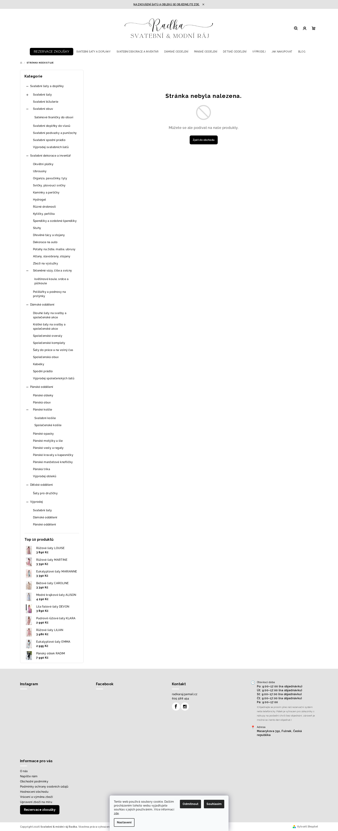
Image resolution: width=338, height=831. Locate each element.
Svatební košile (45, 418)
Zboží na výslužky (45, 263)
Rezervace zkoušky (40, 809)
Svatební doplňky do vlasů (51, 126)
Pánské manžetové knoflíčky (53, 462)
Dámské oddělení (42, 304)
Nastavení (124, 822)
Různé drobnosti (44, 206)
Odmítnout (190, 804)
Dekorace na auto (45, 242)
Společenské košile (48, 425)
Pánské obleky (43, 395)
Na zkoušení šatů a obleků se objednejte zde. (166, 4)
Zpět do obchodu (204, 139)
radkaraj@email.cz (184, 694)
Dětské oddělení (41, 484)
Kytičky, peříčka (44, 213)
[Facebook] (176, 706)
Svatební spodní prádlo (49, 140)
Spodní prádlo (43, 371)
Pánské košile (42, 409)
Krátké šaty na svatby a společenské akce (49, 326)
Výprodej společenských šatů (54, 378)
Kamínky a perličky (46, 192)
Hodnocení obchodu (34, 791)
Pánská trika (41, 469)
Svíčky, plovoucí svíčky (49, 185)
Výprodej (36, 501)
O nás (24, 771)
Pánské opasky (43, 433)
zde (116, 813)
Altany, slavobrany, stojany (51, 256)
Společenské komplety (49, 343)
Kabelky (38, 364)
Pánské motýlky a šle (48, 440)
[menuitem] (51, 51)
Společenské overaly (47, 335)
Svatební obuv (43, 108)
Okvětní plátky (43, 164)
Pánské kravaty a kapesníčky (53, 455)
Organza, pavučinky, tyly (50, 178)
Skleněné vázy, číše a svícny (52, 270)
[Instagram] (185, 706)
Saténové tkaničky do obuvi (53, 117)
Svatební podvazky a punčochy (55, 133)
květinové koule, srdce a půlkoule (51, 281)
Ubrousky (40, 171)
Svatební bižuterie (45, 101)
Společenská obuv (46, 357)
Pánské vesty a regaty (48, 448)
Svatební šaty (42, 94)
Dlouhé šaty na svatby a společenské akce (50, 315)
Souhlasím (214, 804)
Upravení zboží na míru (36, 802)
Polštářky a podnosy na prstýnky (49, 294)
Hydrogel (39, 199)
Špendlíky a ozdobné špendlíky (55, 221)
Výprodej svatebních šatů (51, 147)
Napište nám (29, 776)
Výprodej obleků (44, 476)
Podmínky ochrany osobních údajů (44, 786)
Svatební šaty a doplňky (47, 86)
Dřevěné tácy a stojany (49, 235)
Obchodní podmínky (34, 781)
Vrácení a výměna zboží (36, 797)
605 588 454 (180, 698)
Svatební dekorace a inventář (50, 155)
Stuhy (37, 228)
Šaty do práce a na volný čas (53, 350)
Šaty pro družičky (45, 493)
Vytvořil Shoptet (307, 826)
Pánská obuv (42, 402)
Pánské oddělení (41, 387)
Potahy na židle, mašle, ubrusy (54, 249)
